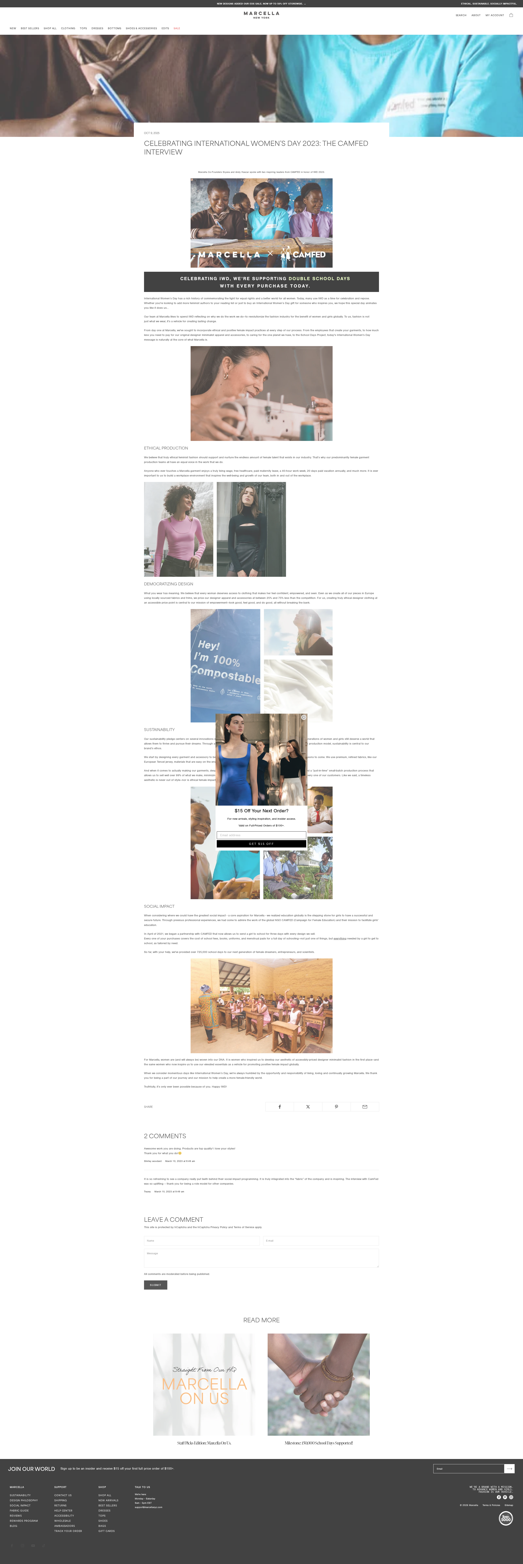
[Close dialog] (304, 717)
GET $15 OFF (261, 843)
